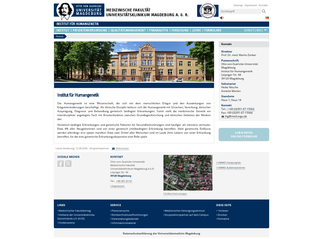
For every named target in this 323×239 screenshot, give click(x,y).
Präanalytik (158, 30)
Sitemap (238, 5)
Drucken (222, 214)
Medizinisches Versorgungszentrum (185, 210)
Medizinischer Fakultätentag (75, 210)
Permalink (223, 218)
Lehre (196, 30)
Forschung (180, 30)
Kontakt (263, 5)
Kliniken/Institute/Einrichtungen (130, 214)
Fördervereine (67, 222)
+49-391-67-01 (124, 181)
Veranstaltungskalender (125, 218)
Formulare (212, 30)
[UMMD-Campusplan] (188, 189)
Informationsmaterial (124, 223)
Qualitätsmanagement (128, 30)
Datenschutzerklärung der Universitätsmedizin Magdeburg (161, 233)
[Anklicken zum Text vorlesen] (222, 19)
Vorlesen (223, 210)
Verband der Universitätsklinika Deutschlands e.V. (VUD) (75, 216)
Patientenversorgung (90, 30)
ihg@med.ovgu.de (236, 116)
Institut (62, 30)
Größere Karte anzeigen (176, 193)
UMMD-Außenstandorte (231, 167)
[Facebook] (60, 165)
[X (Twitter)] (68, 165)
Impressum (251, 5)
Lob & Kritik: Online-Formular (244, 134)
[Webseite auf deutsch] (267, 18)
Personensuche (120, 210)
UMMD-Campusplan (229, 162)
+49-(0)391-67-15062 (241, 109)
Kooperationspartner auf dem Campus (187, 214)
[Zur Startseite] (79, 19)
